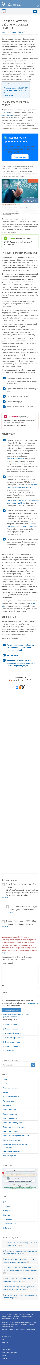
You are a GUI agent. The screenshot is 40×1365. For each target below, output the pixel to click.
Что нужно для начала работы (14, 90)
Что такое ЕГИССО (14, 655)
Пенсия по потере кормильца (14, 1127)
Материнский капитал (11, 1096)
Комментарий (7, 963)
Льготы (5, 1092)
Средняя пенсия (7, 1349)
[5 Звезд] (19, 680)
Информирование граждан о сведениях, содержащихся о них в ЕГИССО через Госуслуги (21, 663)
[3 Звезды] (14, 680)
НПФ (3, 1339)
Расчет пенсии (8, 1101)
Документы (7, 1105)
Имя (4, 985)
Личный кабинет (10, 1024)
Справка (13, 32)
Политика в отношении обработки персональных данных (18, 1329)
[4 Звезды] (16, 680)
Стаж (5, 1083)
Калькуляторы (9, 1050)
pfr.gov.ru (5, 953)
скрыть (20, 84)
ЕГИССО (21, 32)
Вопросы (5, 1342)
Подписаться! (20, 156)
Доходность (8, 1206)
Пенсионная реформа (11, 1151)
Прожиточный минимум (9, 1352)
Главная (5, 32)
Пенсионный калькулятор (14, 1033)
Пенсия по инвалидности (12, 1122)
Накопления (9, 1228)
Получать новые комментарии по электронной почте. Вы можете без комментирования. (20, 1003)
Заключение (8, 95)
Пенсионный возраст (12, 1042)
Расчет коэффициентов (13, 1037)
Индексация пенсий (10, 1088)
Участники (8, 1219)
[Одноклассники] (20, 687)
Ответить (5, 898)
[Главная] (7, 11)
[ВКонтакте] (17, 687)
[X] (23, 687)
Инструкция (8, 93)
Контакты (5, 1359)
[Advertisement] (20, 785)
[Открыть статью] (20, 1178)
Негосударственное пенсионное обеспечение (15, 1145)
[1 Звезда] (10, 680)
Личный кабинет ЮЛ (12, 1046)
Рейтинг (7, 1202)
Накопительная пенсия (11, 1140)
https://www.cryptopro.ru (15, 458)
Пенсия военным (9, 1109)
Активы (7, 1215)
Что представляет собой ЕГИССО (16, 88)
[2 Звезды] (12, 680)
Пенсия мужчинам (10, 1118)
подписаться (33, 1003)
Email (4, 992)
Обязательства (10, 1223)
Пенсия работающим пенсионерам (16, 1136)
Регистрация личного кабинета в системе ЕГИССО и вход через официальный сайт (20, 647)
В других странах (9, 1156)
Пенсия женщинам (10, 1114)
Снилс (5, 1079)
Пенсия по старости (10, 1131)
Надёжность (9, 1210)
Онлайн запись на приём (13, 1029)
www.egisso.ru (7, 115)
